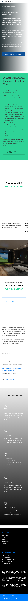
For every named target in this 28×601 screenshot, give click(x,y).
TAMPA (3, 546)
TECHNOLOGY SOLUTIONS (8, 559)
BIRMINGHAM (5, 539)
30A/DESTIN (5, 535)
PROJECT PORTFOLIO (7, 561)
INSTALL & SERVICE (7, 557)
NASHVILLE (4, 543)
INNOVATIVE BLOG (6, 563)
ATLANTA (4, 537)
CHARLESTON (5, 541)
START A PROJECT (6, 555)
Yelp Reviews (9, 376)
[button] (25, 1)
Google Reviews (10, 379)
